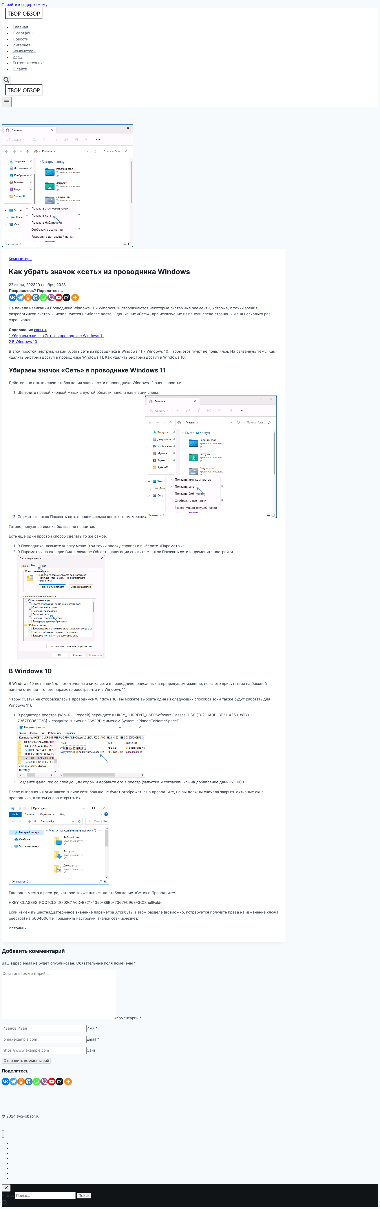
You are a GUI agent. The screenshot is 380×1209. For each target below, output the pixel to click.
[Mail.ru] (36, 297)
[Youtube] (59, 297)
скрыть (40, 330)
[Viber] (51, 297)
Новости (20, 39)
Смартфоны (23, 33)
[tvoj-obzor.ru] (24, 17)
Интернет (21, 45)
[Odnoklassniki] (28, 297)
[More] (75, 297)
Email (93, 1039)
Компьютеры (24, 51)
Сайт (91, 1050)
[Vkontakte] (12, 297)
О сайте (20, 69)
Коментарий (129, 1018)
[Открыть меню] (7, 102)
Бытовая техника (29, 63)
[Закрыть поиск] (6, 1188)
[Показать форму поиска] (6, 80)
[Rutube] (66, 297)
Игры (17, 57)
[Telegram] (20, 297)
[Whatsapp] (43, 297)
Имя (92, 1028)
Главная (20, 27)
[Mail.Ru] (29, 1081)
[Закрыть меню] (3, 1134)
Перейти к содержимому (25, 4)
